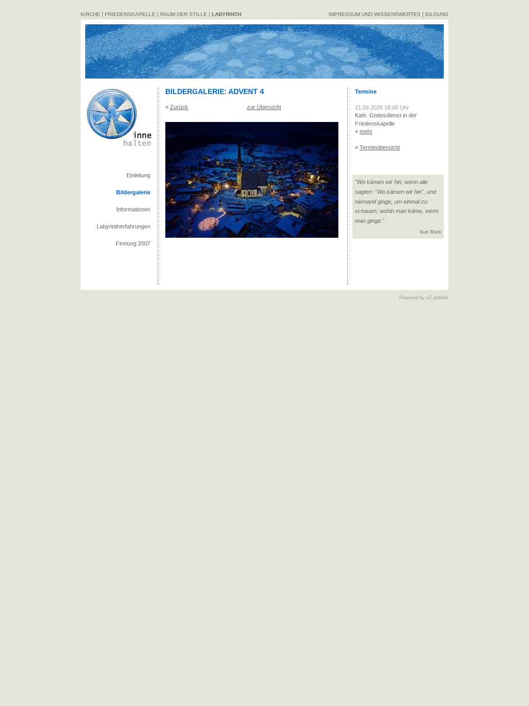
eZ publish (437, 297)
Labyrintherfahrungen (123, 226)
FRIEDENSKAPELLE (130, 14)
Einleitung (138, 175)
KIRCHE (90, 14)
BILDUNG (436, 14)
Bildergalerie (133, 192)
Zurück (179, 107)
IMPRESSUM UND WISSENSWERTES (375, 14)
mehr (366, 131)
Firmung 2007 (133, 243)
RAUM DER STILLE (183, 14)
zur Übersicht (264, 107)
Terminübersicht (380, 147)
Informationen (133, 209)
